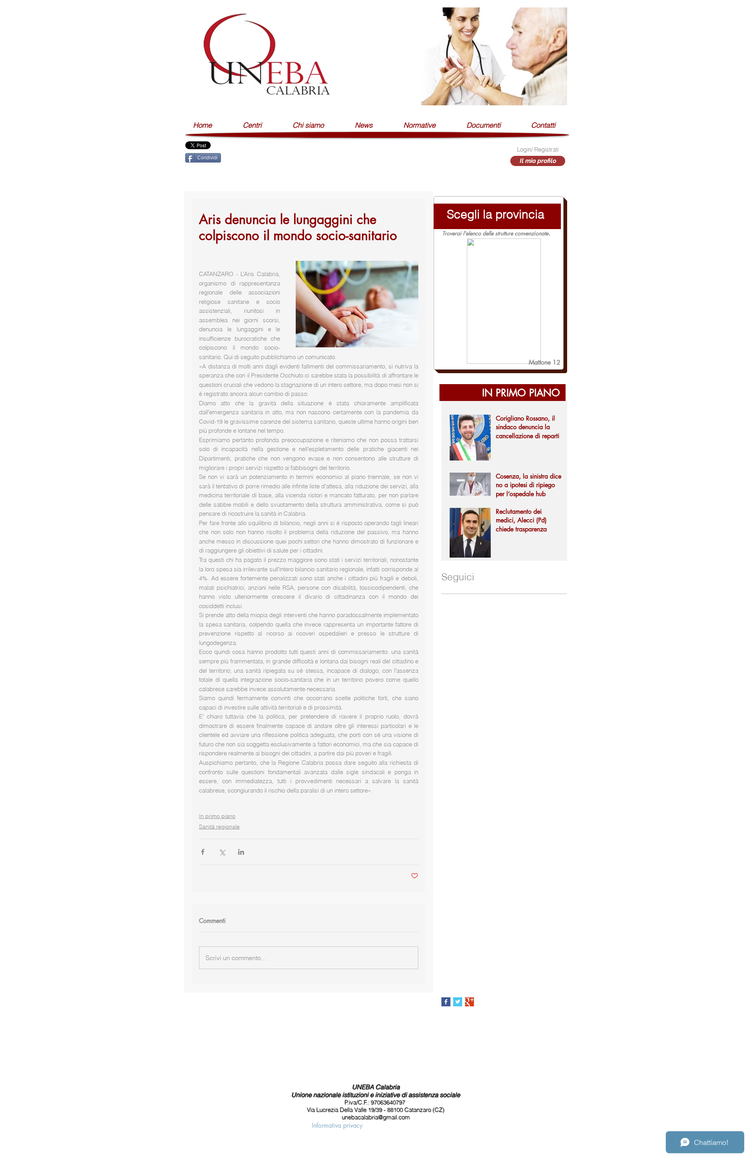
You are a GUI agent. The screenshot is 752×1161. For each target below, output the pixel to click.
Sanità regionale (219, 826)
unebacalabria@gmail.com (376, 1117)
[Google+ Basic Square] (469, 1001)
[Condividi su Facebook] (202, 852)
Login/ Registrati (538, 149)
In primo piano (217, 816)
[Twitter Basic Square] (457, 1001)
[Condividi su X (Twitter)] (222, 852)
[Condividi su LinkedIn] (241, 852)
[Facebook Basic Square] (445, 1001)
